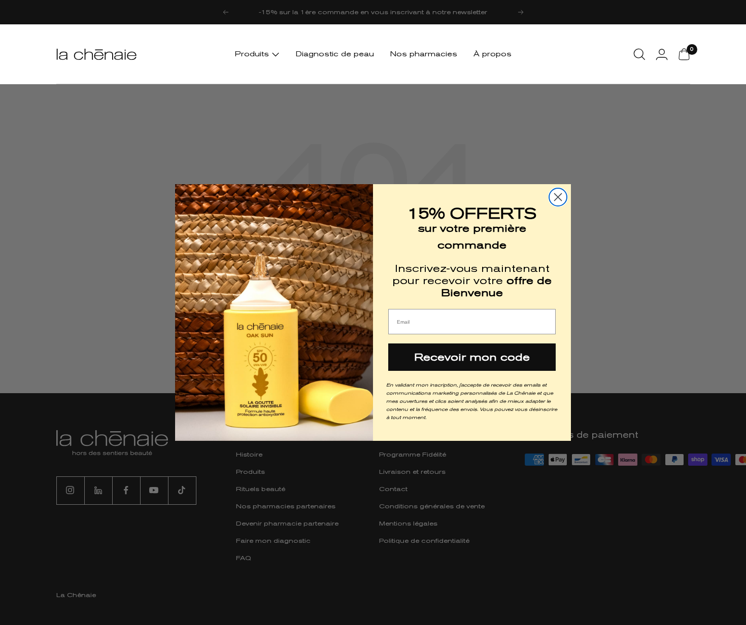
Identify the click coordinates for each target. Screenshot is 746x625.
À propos (492, 54)
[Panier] (684, 54)
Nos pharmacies (423, 54)
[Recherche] (639, 54)
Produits (253, 54)
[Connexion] (662, 54)
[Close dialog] (558, 197)
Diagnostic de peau (335, 54)
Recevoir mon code (472, 357)
